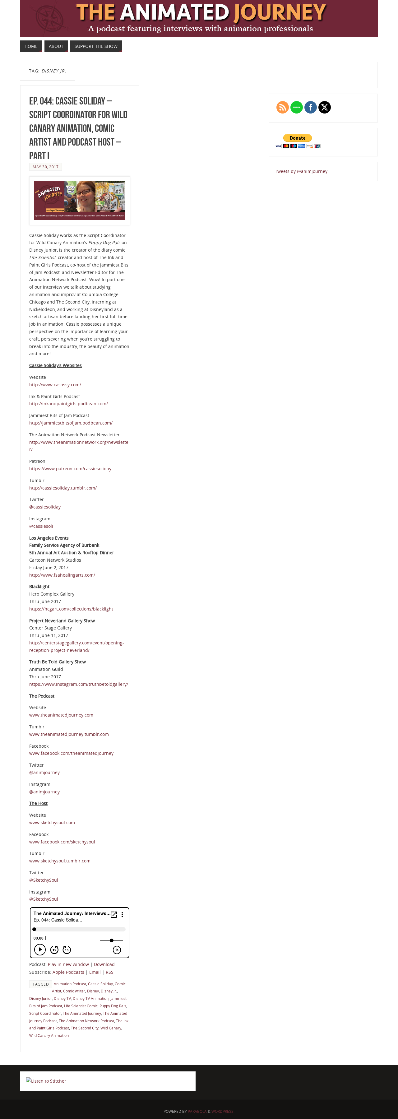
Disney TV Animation (91, 998)
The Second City (85, 1027)
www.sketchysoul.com (52, 822)
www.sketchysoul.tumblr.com (59, 861)
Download (104, 964)
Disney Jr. (109, 990)
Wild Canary (110, 1027)
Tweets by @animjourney (301, 171)
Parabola (197, 1111)
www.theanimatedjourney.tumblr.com (69, 734)
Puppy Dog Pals (113, 1005)
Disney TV (62, 998)
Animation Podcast (70, 983)
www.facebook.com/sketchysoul (62, 842)
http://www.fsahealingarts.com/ (62, 575)
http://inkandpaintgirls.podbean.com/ (68, 403)
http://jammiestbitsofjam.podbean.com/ (71, 423)
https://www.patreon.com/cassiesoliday (70, 468)
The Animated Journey (82, 1013)
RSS (109, 972)
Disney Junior (40, 998)
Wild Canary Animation (49, 1035)
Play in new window (68, 964)
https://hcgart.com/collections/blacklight (71, 609)
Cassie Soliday (100, 983)
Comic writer (74, 990)
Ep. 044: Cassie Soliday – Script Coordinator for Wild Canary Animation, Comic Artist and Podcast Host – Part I (78, 128)
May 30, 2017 (45, 166)
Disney (93, 990)
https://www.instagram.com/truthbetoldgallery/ (78, 684)
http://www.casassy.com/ (55, 385)
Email (95, 972)
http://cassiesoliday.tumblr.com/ (63, 488)
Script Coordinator (45, 1013)
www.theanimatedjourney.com (61, 715)
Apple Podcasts (68, 972)
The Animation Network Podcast (86, 1020)
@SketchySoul (43, 880)
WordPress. (222, 1111)
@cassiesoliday (45, 507)
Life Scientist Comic (81, 1005)
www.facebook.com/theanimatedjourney (71, 753)
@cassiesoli (41, 526)
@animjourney (44, 772)
